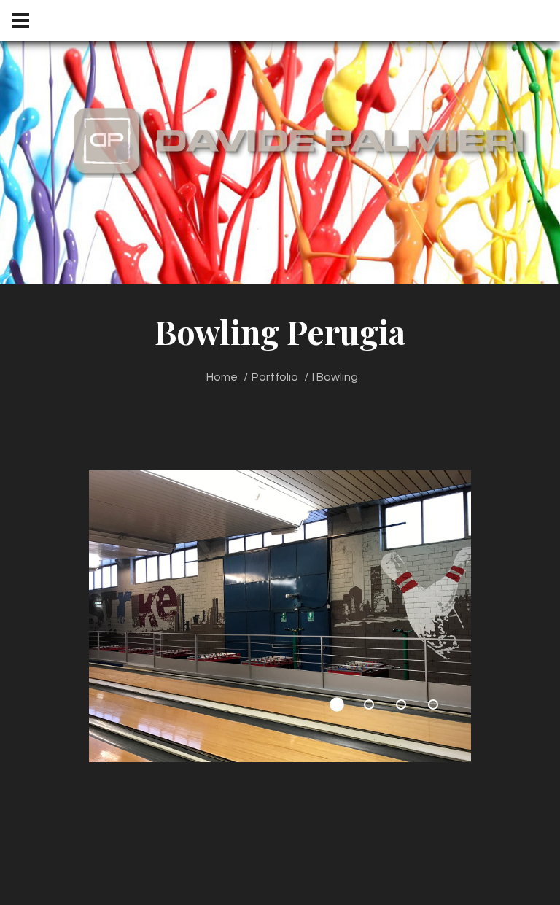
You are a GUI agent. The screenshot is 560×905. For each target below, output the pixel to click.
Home (222, 377)
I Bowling (335, 377)
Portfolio (275, 377)
